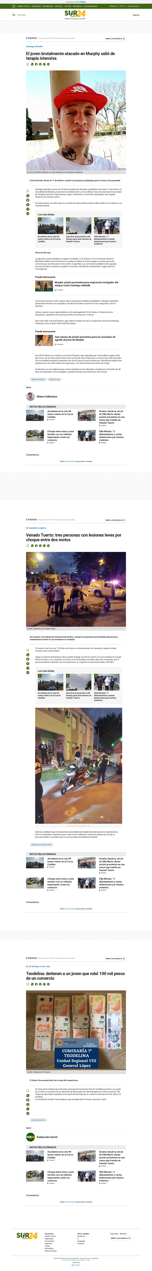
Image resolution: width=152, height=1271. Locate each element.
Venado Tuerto (23, 6)
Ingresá (136, 15)
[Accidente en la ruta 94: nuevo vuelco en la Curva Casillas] (35, 415)
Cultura (67, 6)
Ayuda (88, 1260)
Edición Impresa (133, 6)
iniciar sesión (70, 461)
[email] (44, 64)
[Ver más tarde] (28, 64)
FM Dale (112, 6)
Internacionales (91, 6)
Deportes (59, 6)
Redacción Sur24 (47, 1137)
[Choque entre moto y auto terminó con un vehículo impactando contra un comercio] (35, 435)
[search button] (14, 6)
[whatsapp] (32, 64)
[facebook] (36, 64)
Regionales (36, 6)
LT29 (121, 6)
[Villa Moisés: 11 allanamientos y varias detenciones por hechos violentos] (87, 435)
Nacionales (77, 6)
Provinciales (48, 6)
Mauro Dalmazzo (47, 396)
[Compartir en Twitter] (40, 64)
